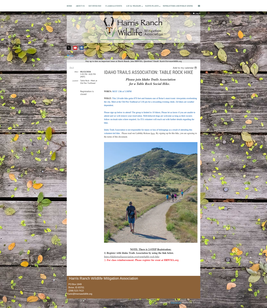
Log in (198, 13)
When (76, 72)
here (153, 133)
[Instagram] (82, 48)
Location (75, 81)
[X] (69, 48)
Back (72, 67)
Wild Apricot (176, 302)
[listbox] (185, 67)
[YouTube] (75, 48)
